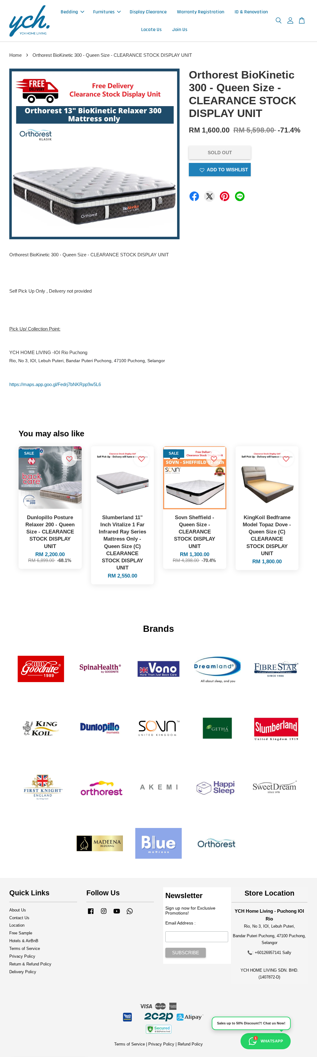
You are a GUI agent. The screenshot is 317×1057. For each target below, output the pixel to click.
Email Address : (180, 922)
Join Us (179, 29)
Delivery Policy (22, 971)
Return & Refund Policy (30, 964)
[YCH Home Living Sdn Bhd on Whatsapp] (129, 914)
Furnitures (104, 12)
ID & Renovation (251, 12)
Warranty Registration (200, 12)
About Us (17, 910)
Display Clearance (148, 12)
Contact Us (19, 917)
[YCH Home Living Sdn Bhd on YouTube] (116, 914)
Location (16, 925)
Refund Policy (190, 1044)
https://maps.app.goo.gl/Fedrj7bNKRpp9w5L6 (55, 384)
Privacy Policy (22, 956)
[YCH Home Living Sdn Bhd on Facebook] (90, 914)
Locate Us (151, 29)
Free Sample (20, 933)
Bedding (69, 12)
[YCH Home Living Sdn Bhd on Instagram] (103, 914)
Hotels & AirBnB (23, 940)
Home (15, 55)
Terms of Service (24, 948)
